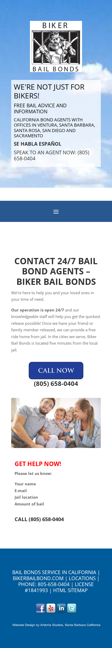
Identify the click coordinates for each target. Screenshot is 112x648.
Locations (82, 578)
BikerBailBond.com (38, 578)
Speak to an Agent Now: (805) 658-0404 (51, 155)
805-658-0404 (54, 584)
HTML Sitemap (70, 590)
